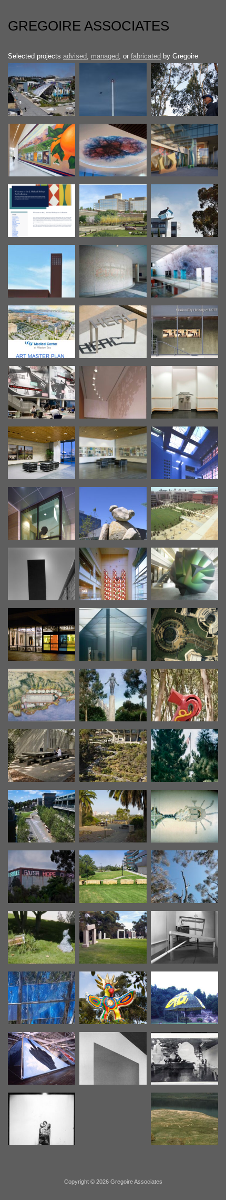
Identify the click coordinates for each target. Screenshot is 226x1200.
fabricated (146, 56)
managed (105, 56)
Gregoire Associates (88, 26)
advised (75, 56)
